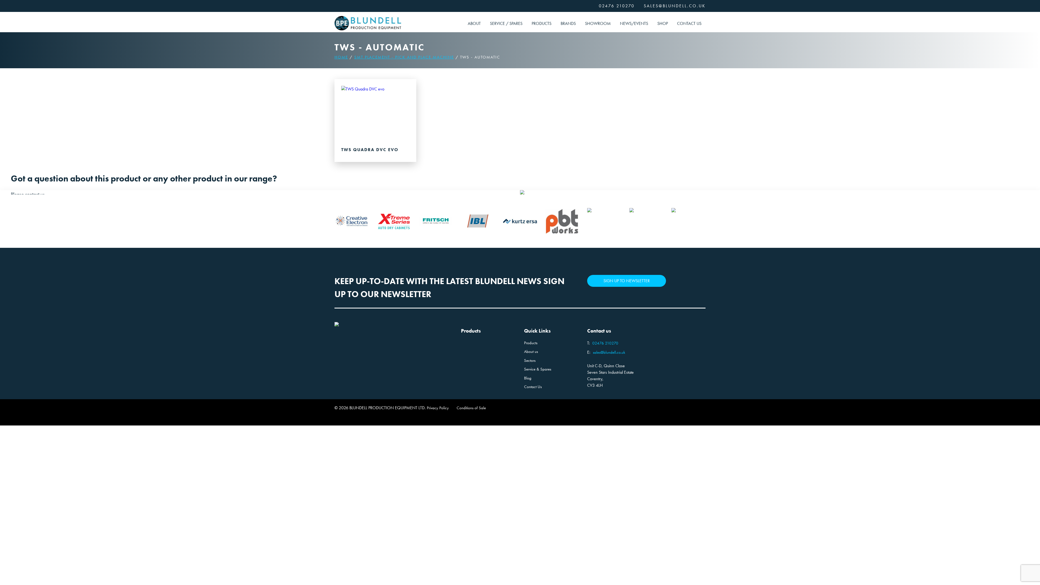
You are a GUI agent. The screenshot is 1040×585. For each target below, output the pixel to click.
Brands (568, 23)
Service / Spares (506, 23)
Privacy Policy (438, 408)
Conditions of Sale (471, 408)
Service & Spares (537, 369)
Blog (527, 378)
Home (341, 57)
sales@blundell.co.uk (675, 6)
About (474, 23)
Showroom (598, 23)
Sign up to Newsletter (626, 281)
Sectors (529, 360)
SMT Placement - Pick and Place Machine (404, 57)
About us (531, 351)
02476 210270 (617, 6)
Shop (662, 23)
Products (541, 23)
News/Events (634, 23)
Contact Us (689, 23)
